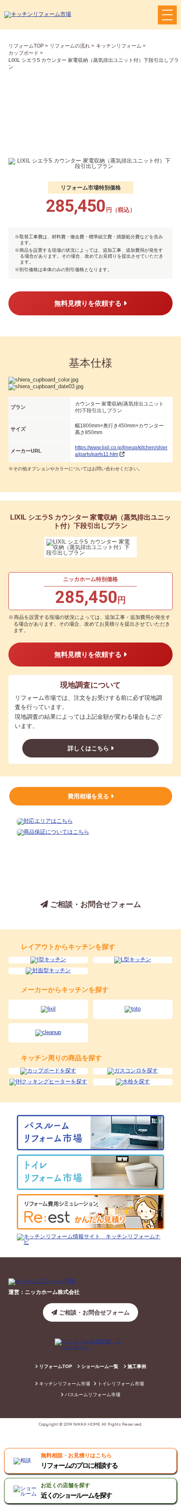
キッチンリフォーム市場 (64, 1383)
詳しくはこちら (89, 748)
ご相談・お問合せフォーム (94, 904)
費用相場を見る (89, 796)
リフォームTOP (55, 1366)
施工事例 (136, 1366)
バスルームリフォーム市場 (92, 1394)
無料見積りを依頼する (88, 303)
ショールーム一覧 (99, 1366)
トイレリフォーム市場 (120, 1383)
